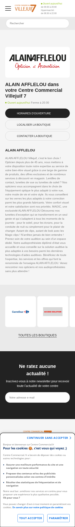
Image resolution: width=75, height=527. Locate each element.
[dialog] (37, 480)
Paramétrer (58, 518)
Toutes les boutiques (37, 335)
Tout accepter (30, 518)
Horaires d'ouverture (34, 113)
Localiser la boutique (34, 124)
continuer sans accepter (47, 438)
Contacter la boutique (34, 136)
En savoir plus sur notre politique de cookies (37, 507)
